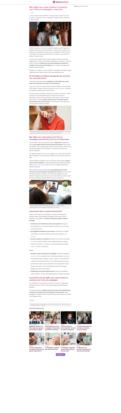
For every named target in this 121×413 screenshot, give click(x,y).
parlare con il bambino (44, 169)
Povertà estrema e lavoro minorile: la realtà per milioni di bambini (68, 328)
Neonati (78, 324)
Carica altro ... (60, 354)
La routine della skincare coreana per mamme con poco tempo (84, 328)
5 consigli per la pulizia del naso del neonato (52, 348)
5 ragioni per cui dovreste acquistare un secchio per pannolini (84, 349)
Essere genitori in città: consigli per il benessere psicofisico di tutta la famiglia (52, 328)
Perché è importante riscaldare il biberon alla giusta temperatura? (36, 349)
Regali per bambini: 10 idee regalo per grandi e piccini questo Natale (36, 328)
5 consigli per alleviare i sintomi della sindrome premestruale (68, 349)
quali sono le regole (39, 164)
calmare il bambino (60, 88)
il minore (36, 63)
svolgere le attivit (35, 256)
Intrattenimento (33, 324)
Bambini (62, 324)
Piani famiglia (48, 324)
